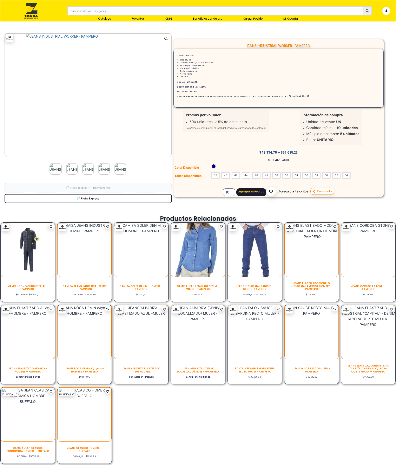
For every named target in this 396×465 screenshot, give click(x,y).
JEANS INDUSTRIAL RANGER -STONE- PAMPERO (254, 287)
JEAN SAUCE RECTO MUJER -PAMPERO (311, 370)
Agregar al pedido (251, 191)
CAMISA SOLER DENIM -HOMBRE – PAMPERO (141, 287)
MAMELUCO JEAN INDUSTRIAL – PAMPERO (27, 287)
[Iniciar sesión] (386, 11)
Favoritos (138, 18)
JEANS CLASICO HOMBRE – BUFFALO (84, 449)
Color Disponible (186, 168)
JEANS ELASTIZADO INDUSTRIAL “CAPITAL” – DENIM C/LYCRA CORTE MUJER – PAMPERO (368, 368)
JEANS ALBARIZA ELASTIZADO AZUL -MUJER (141, 370)
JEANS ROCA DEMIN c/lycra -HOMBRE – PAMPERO (84, 370)
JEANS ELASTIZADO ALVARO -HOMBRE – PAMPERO (28, 370)
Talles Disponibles (188, 176)
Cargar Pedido (253, 18)
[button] (271, 191)
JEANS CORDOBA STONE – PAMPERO (368, 287)
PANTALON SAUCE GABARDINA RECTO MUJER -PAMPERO (255, 370)
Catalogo (104, 18)
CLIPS (168, 18)
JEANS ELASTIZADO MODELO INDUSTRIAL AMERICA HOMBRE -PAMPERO (311, 286)
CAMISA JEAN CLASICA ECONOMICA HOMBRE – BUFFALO (27, 449)
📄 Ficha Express (88, 198)
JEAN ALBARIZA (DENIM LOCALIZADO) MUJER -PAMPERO (198, 370)
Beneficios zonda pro (207, 18)
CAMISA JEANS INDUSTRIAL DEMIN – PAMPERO (84, 287)
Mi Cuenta (290, 18)
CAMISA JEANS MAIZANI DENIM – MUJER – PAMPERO (198, 287)
